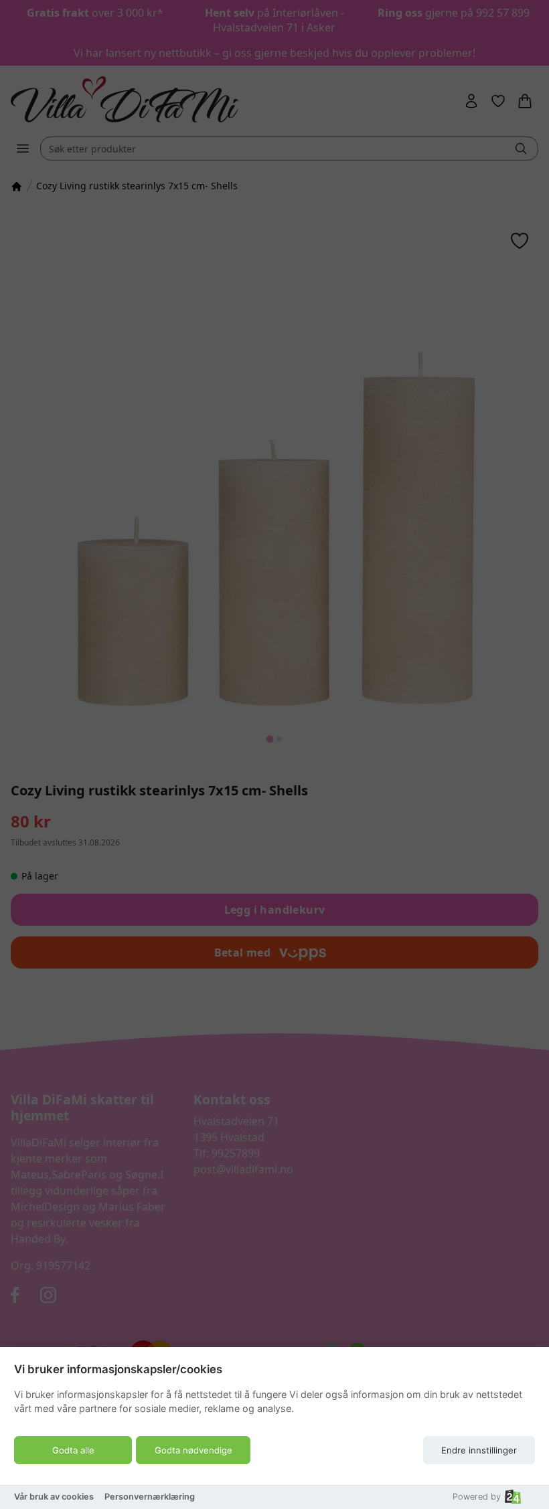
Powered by (477, 1497)
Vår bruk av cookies (54, 1497)
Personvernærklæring (149, 1497)
